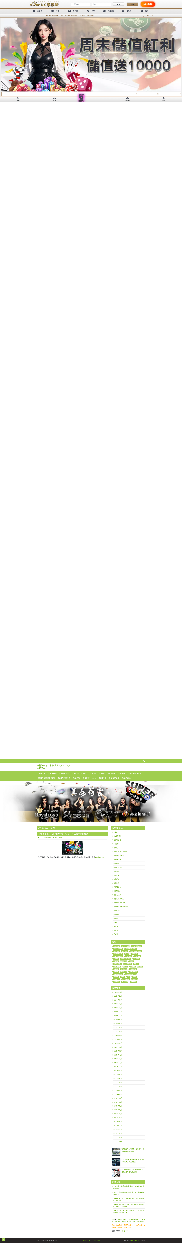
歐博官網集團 (114, 778)
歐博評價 (102, 778)
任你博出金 (117, 840)
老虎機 (116, 934)
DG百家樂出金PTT (137, 946)
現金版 (116, 918)
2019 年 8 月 (118, 1102)
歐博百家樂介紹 (64, 778)
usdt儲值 (116, 951)
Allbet (94, 778)
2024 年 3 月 (118, 1027)
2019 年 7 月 (118, 1106)
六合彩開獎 (137, 956)
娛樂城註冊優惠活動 (120, 852)
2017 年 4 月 (118, 1122)
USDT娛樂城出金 (118, 953)
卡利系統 (119, 1219)
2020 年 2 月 (118, 1082)
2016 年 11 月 (118, 1137)
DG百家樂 (140, 1222)
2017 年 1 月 (118, 1133)
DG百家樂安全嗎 (118, 948)
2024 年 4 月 (118, 1023)
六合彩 (127, 953)
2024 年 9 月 (118, 1004)
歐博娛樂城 (52, 774)
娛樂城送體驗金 (119, 856)
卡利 (113, 1219)
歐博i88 (84, 774)
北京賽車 (49, 838)
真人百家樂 (125, 982)
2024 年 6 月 (118, 1016)
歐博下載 (93, 774)
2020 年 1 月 (118, 1086)
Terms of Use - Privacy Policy (91, 1240)
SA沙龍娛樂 (117, 836)
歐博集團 (111, 774)
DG (137, 1219)
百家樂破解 (135, 979)
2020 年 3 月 (118, 1078)
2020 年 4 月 (118, 1074)
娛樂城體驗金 (118, 859)
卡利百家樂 (136, 959)
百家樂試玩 (116, 982)
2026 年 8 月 (118, 992)
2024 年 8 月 (118, 1008)
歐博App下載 (64, 774)
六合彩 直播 (128, 956)
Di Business (136, 1240)
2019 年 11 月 (118, 1094)
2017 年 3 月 (118, 1126)
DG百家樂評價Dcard (130, 948)
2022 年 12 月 (118, 1051)
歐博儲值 (86, 778)
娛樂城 (116, 848)
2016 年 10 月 (118, 1141)
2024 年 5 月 (118, 1019)
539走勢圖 (116, 946)
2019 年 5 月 (118, 1114)
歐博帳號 (76, 778)
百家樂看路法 (125, 979)
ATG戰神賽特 (125, 946)
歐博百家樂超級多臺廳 (46, 778)
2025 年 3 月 (118, 996)
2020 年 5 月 (118, 1071)
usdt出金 (124, 951)
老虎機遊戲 (133, 982)
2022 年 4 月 (118, 1055)
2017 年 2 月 (118, 1129)
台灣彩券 (116, 961)
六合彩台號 (134, 953)
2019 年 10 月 (118, 1098)
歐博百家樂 (126, 778)
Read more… (99, 857)
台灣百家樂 (124, 961)
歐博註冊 (121, 774)
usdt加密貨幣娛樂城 (135, 951)
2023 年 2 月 (118, 1047)
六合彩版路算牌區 (118, 956)
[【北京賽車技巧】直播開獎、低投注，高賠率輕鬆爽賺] (72, 848)
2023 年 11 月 (118, 1043)
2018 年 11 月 (118, 1118)
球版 (115, 922)
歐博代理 (75, 774)
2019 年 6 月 (118, 1110)
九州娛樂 (117, 1222)
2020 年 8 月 (118, 1059)
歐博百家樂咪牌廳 (134, 774)
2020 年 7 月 (118, 1063)
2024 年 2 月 (118, 1031)
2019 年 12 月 (118, 1090)
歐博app (102, 774)
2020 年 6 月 (118, 1067)
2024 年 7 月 (118, 1012)
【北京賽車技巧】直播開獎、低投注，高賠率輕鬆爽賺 (63, 834)
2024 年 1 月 (118, 1035)
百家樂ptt (117, 930)
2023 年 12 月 (118, 1039)
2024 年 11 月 (118, 1000)
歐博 (124, 1219)
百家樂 (116, 926)
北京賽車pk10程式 (126, 959)
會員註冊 (41, 774)
